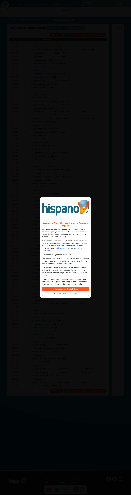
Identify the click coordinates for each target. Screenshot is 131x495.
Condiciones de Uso (62, 248)
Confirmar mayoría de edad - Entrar (65, 289)
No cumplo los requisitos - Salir (65, 294)
